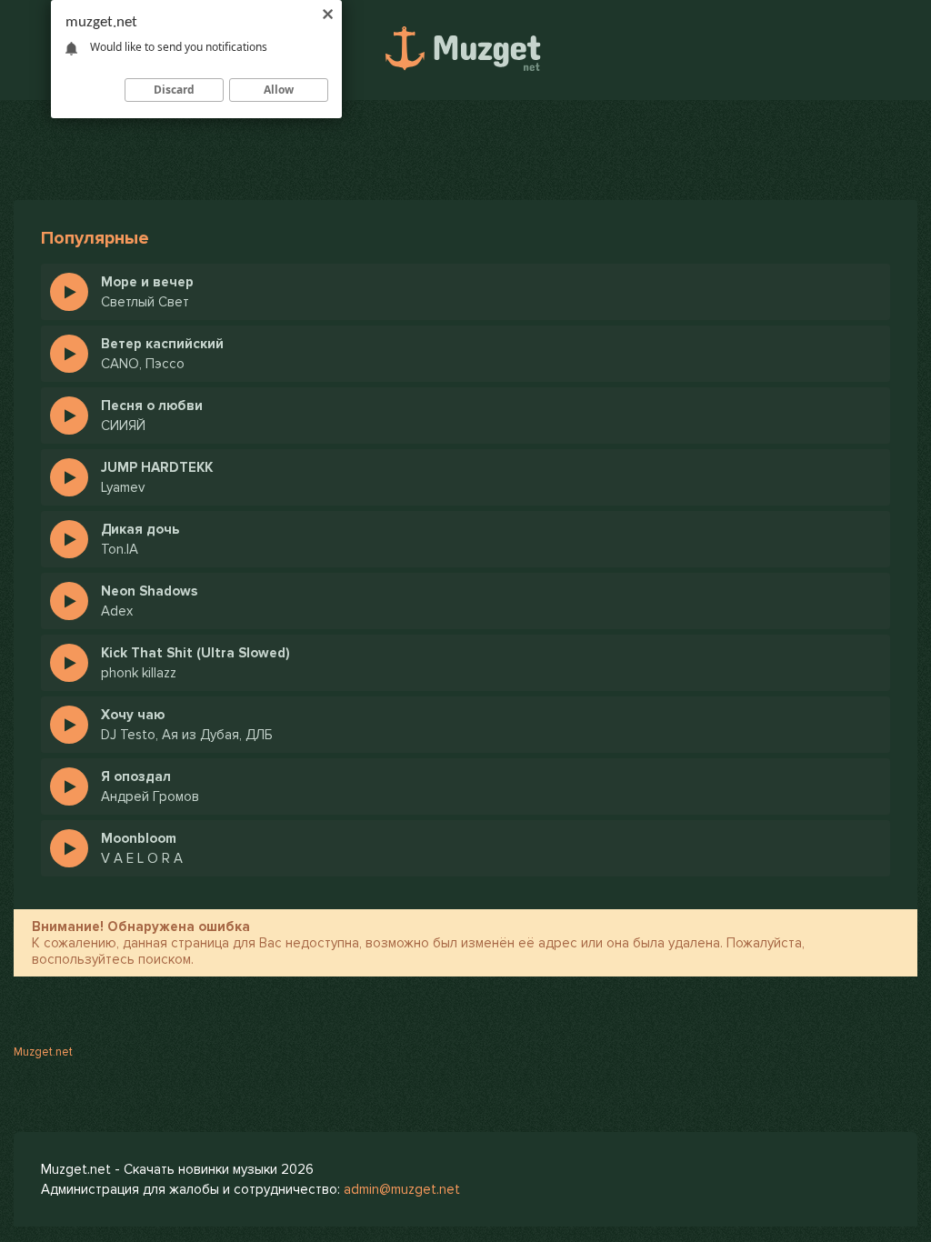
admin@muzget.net (402, 1189)
